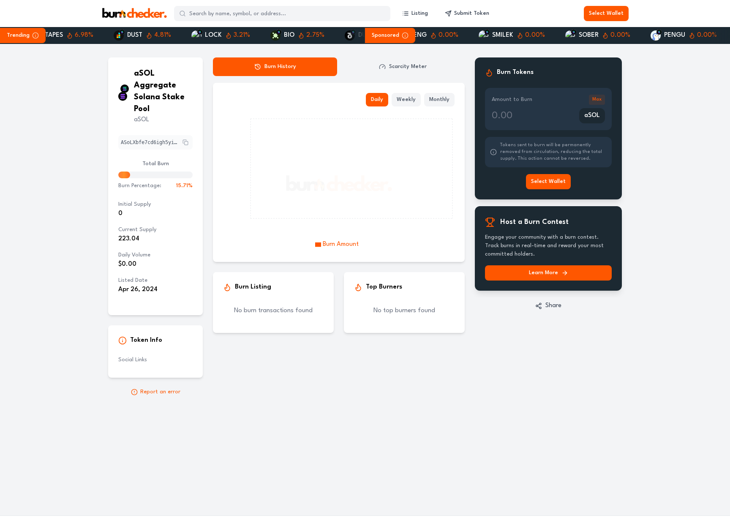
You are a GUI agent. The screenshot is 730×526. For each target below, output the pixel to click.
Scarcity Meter (408, 66)
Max (597, 99)
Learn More (543, 272)
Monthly (439, 99)
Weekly (406, 99)
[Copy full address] (185, 142)
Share (553, 306)
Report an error (160, 392)
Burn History (280, 66)
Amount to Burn (512, 99)
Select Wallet (606, 13)
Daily (377, 99)
